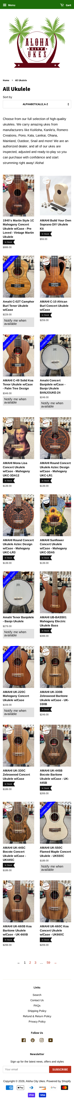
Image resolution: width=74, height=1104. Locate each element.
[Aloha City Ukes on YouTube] (50, 1040)
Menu (11, 5)
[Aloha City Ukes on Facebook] (23, 1040)
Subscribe (60, 1069)
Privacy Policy (37, 1021)
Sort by (7, 97)
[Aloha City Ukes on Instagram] (41, 1040)
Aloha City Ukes (35, 1081)
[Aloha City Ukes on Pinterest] (33, 1040)
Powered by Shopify (58, 1081)
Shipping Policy (37, 1010)
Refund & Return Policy (37, 1016)
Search (37, 994)
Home (6, 80)
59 (48, 962)
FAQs (37, 1005)
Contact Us (37, 1000)
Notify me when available (15, 322)
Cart (68, 5)
